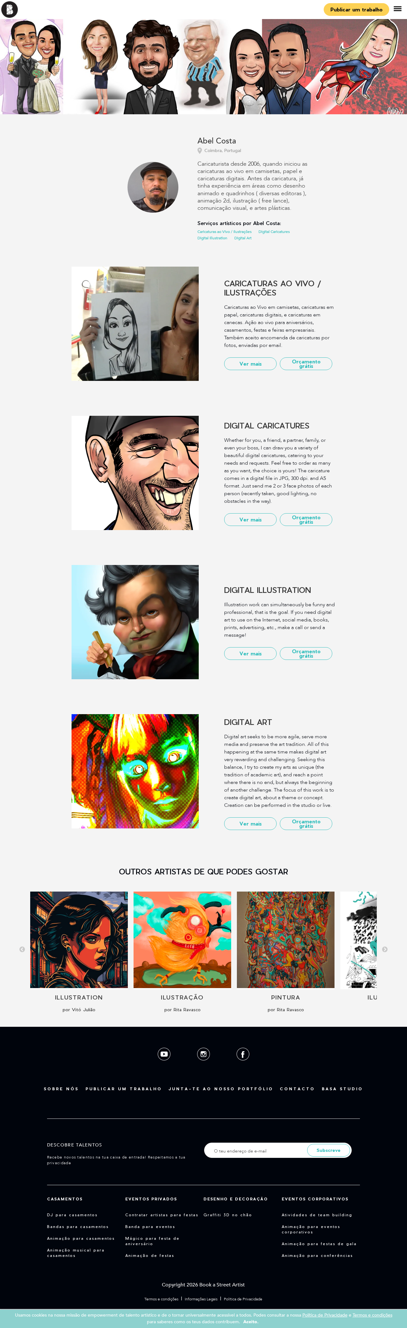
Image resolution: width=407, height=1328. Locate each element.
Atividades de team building (317, 1214)
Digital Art (243, 238)
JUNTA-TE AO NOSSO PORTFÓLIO (221, 1088)
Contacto (297, 1088)
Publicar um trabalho (356, 9)
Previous (22, 949)
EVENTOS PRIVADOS (151, 1199)
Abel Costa (216, 141)
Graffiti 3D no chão (228, 1214)
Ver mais (250, 364)
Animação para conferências (317, 1255)
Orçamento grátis (306, 363)
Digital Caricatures (274, 231)
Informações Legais (201, 1299)
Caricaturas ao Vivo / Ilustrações (224, 231)
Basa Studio (342, 1088)
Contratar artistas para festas (161, 1214)
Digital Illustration (212, 238)
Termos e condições (161, 1299)
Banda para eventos (150, 1226)
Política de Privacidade (243, 1299)
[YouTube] (164, 1065)
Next (385, 949)
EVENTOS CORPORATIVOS (315, 1199)
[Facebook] (243, 1065)
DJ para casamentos (72, 1214)
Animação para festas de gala (319, 1243)
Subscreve (329, 1150)
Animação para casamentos (81, 1238)
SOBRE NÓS (61, 1088)
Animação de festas (149, 1255)
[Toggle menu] (397, 9)
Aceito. (251, 1322)
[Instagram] (204, 1065)
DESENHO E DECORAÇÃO (236, 1199)
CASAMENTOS (65, 1199)
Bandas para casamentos (78, 1226)
